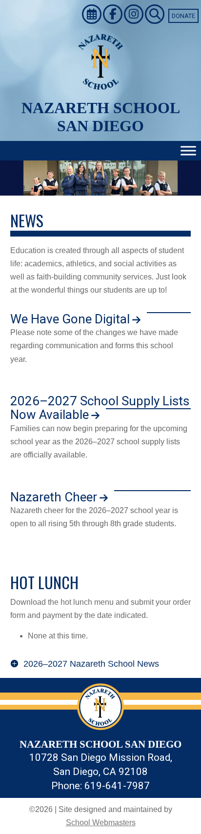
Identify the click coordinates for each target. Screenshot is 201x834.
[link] (92, 15)
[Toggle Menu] (188, 151)
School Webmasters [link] (101, 822)
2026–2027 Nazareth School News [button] (91, 664)
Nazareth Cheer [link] (53, 497)
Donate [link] (183, 16)
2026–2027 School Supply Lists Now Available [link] (99, 408)
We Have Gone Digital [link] (70, 319)
